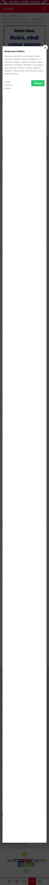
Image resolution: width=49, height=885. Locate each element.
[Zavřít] (45, 47)
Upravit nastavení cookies (8, 85)
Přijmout (38, 83)
